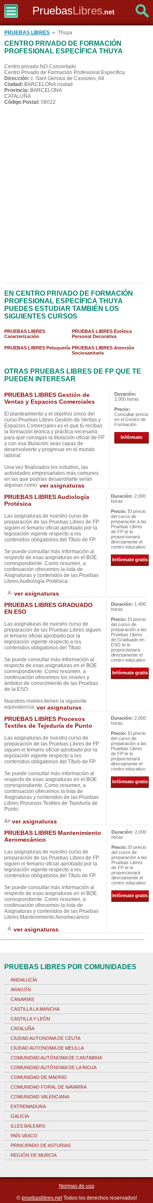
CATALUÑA (22, 1028)
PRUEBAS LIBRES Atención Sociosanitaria (103, 350)
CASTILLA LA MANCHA (35, 1009)
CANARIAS (22, 999)
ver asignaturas (62, 485)
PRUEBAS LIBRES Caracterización (24, 334)
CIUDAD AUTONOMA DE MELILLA (47, 1048)
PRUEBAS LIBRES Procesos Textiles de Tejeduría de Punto (48, 722)
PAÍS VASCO (24, 1135)
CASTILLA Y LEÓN (30, 1018)
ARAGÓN (21, 989)
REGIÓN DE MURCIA (34, 1155)
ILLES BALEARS (28, 1125)
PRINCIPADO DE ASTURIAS (41, 1145)
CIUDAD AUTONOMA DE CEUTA (45, 1038)
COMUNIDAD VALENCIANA (40, 1096)
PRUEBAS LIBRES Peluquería (37, 347)
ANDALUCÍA (24, 979)
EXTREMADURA (28, 1106)
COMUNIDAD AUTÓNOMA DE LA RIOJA (53, 1067)
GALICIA (20, 1116)
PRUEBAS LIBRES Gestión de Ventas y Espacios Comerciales (49, 398)
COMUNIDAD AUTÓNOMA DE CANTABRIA (56, 1057)
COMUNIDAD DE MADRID (39, 1077)
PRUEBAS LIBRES (27, 33)
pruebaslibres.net (42, 1198)
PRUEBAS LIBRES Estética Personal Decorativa (102, 334)
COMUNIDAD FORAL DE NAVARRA (49, 1086)
